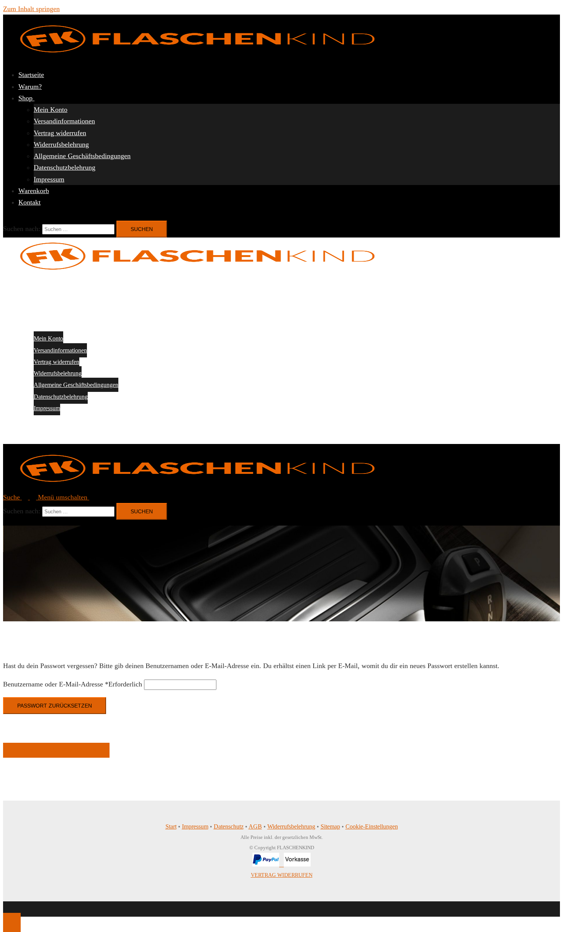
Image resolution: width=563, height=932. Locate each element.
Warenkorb (33, 191)
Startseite (31, 75)
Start (171, 826)
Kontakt (29, 202)
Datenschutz (229, 826)
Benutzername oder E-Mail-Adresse (72, 684)
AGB (255, 826)
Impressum (49, 179)
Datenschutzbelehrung (64, 167)
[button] (20, 497)
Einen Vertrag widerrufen (56, 750)
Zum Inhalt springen (31, 9)
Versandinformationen (64, 121)
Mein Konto (50, 109)
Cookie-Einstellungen (371, 826)
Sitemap (330, 826)
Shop (26, 98)
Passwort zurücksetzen (54, 706)
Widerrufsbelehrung (61, 144)
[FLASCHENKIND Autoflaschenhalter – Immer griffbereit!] (199, 56)
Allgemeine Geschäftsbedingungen (82, 156)
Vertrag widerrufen (60, 133)
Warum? (30, 86)
